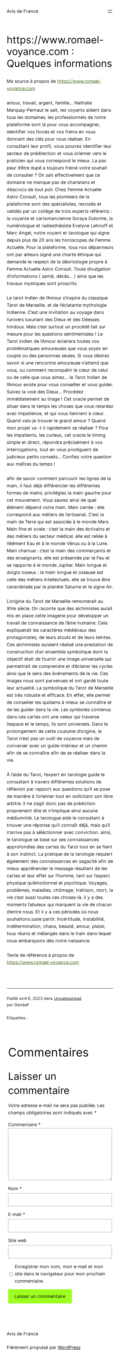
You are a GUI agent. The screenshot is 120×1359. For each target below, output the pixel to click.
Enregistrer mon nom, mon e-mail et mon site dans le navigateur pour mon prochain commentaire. (60, 1274)
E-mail (16, 1214)
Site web (17, 1240)
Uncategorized (67, 998)
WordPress (69, 1347)
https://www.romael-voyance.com (43, 962)
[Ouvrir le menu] (110, 11)
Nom (15, 1188)
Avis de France (22, 11)
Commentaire (24, 1124)
